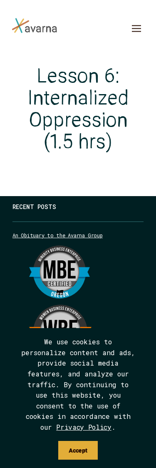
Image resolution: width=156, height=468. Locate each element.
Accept (78, 450)
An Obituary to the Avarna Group (57, 235)
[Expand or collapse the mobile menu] (136, 29)
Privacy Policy (83, 427)
